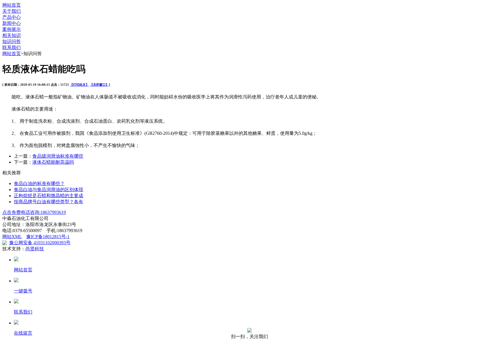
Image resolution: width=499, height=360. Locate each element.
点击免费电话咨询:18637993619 (34, 212)
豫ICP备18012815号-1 (48, 236)
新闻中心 (11, 23)
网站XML (12, 236)
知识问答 (11, 41)
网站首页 (11, 5)
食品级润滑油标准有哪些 (57, 156)
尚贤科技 (34, 248)
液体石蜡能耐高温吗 (53, 162)
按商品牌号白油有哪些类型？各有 (48, 201)
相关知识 (11, 35)
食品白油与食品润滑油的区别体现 (48, 189)
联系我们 (11, 47)
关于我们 (11, 11)
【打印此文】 (79, 84)
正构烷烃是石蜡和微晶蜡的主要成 (48, 195)
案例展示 (11, 29)
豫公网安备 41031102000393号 (39, 242)
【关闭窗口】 (99, 84)
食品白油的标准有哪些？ (39, 183)
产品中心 (11, 17)
